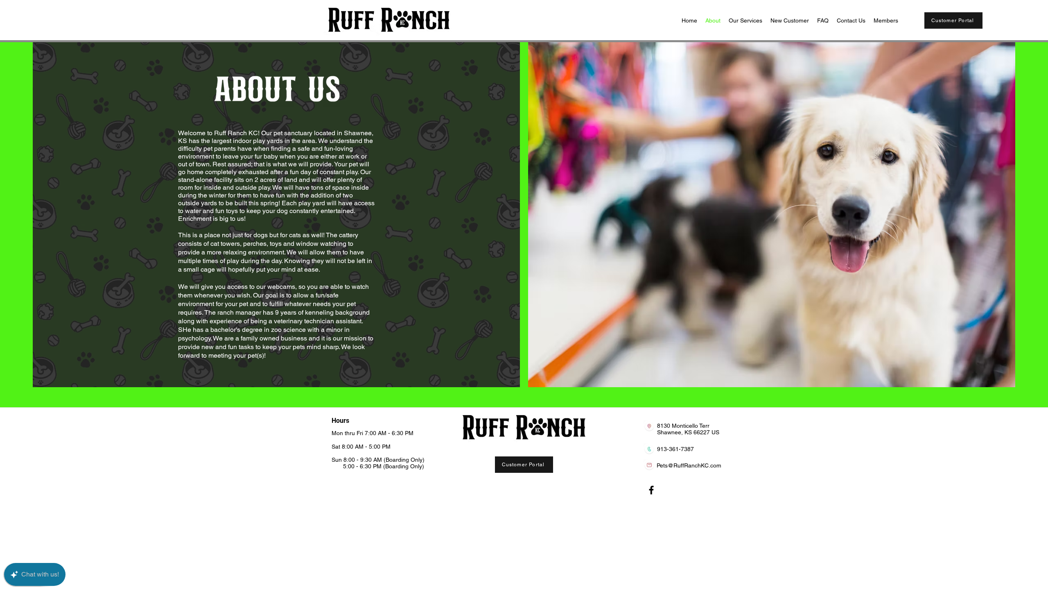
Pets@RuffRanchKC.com (689, 465)
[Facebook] (651, 490)
